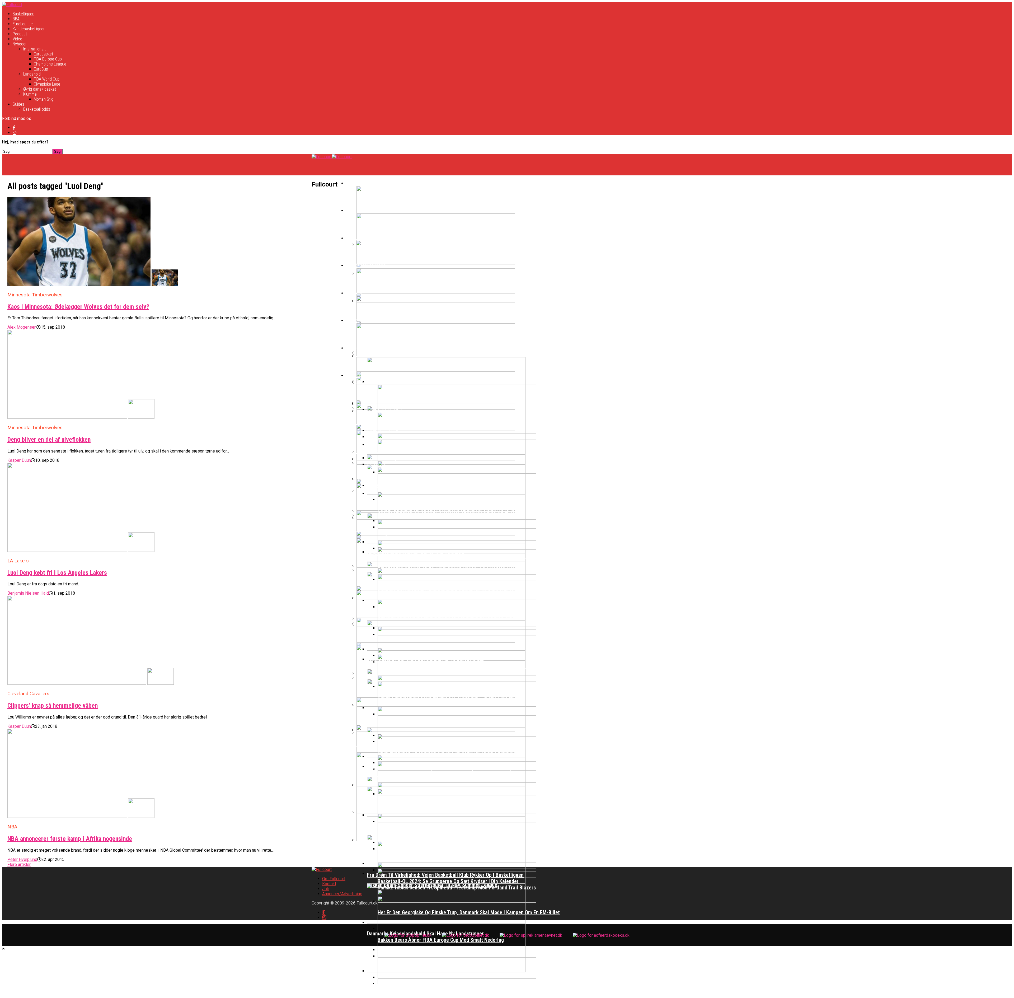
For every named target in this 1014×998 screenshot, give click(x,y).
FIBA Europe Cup (48, 59)
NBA (16, 18)
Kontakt (329, 883)
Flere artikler (19, 864)
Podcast (20, 33)
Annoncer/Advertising (342, 893)
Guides (18, 104)
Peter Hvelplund (22, 859)
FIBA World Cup (46, 79)
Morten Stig (43, 99)
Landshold (32, 74)
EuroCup (41, 69)
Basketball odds (36, 109)
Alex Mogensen (21, 327)
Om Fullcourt (333, 878)
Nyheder (20, 43)
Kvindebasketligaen (29, 28)
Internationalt (34, 49)
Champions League (50, 64)
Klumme (30, 94)
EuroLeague (23, 23)
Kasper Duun (19, 460)
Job (325, 888)
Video (17, 38)
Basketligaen (23, 13)
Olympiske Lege (47, 84)
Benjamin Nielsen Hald (28, 593)
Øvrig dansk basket (39, 89)
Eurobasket (43, 54)
